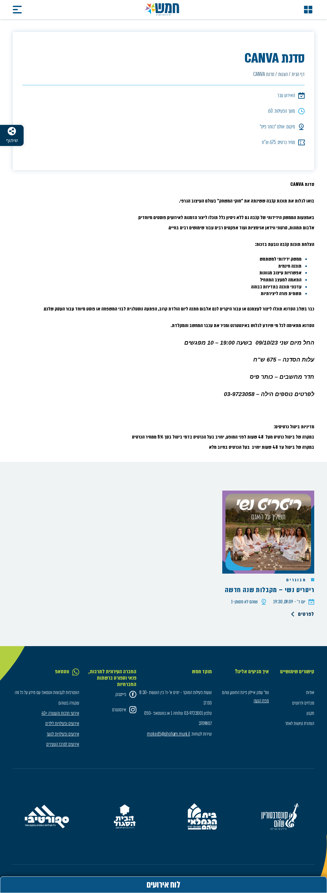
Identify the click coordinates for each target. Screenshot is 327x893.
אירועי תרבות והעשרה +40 (60, 713)
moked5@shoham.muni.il (168, 733)
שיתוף (12, 140)
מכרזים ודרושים (303, 702)
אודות (310, 692)
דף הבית (298, 74)
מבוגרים (297, 580)
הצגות (283, 74)
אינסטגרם (119, 709)
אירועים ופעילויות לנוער (63, 733)
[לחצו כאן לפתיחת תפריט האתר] (308, 9)
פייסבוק (120, 694)
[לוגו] (162, 9)
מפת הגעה (261, 701)
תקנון (310, 713)
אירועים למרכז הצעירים (62, 744)
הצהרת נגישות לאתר (299, 723)
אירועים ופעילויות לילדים (62, 723)
